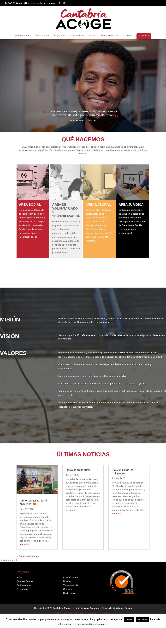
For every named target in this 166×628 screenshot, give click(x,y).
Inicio (19, 577)
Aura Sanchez (91, 608)
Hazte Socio (144, 35)
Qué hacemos (42, 35)
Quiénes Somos (25, 581)
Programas (59, 35)
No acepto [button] (142, 619)
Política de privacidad (66, 613)
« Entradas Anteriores (28, 556)
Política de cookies (88, 613)
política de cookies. (97, 624)
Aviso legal (105, 613)
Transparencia (108, 35)
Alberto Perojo (124, 608)
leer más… (25, 544)
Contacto (127, 35)
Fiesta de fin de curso (78, 470)
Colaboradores (76, 35)
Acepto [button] (129, 619)
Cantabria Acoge (62, 608)
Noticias (93, 35)
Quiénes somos (23, 35)
